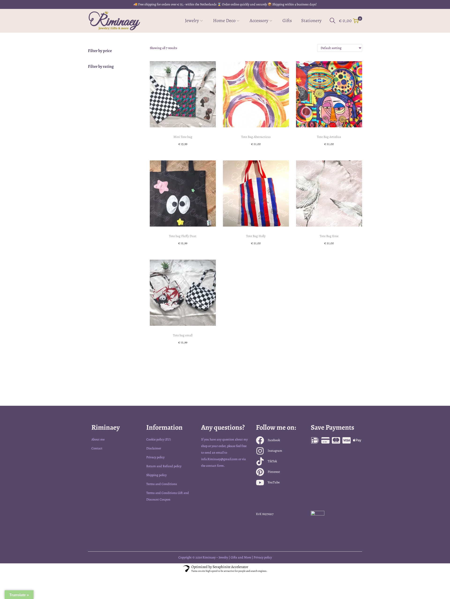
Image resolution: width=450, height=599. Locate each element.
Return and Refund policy (163, 466)
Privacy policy (155, 457)
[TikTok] (266, 461)
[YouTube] (268, 482)
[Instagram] (269, 451)
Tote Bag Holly (256, 236)
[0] (356, 20)
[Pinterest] (268, 472)
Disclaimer (153, 448)
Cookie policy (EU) (158, 439)
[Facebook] (268, 440)
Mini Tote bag (182, 137)
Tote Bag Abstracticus (256, 137)
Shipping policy (156, 475)
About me (98, 439)
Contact (96, 448)
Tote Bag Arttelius (329, 137)
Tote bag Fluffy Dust (182, 236)
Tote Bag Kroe (329, 236)
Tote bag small (182, 335)
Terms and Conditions (161, 484)
